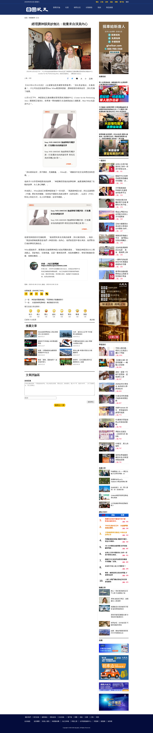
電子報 (122, 2)
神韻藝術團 (55, 721)
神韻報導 (32, 18)
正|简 (91, 79)
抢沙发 (92, 320)
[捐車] (114, 679)
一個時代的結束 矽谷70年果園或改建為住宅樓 (121, 262)
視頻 (99, 7)
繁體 (127, 2)
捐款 (111, 2)
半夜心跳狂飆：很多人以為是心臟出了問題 (121, 350)
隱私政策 (53, 717)
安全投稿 (61, 717)
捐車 (106, 2)
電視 (97, 2)
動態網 (103, 721)
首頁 (25, 18)
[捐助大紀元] (114, 690)
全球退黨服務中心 (85, 721)
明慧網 (96, 721)
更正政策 (36, 717)
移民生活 (77, 7)
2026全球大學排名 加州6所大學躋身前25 (121, 386)
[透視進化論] (114, 341)
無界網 (110, 721)
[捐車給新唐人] (114, 73)
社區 (67, 7)
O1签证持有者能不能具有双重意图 (121, 398)
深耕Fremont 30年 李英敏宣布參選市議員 (121, 410)
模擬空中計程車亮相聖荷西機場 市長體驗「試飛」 (121, 178)
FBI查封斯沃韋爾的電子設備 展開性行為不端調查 (121, 202)
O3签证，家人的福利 (121, 445)
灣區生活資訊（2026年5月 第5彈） (121, 434)
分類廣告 (89, 7)
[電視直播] (114, 710)
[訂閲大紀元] (114, 652)
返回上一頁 (59, 405)
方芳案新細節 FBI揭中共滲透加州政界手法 (121, 190)
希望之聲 (74, 721)
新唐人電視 (45, 721)
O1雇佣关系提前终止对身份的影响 (121, 422)
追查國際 (37, 721)
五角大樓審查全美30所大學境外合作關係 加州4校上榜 (121, 226)
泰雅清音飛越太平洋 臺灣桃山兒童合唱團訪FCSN (121, 238)
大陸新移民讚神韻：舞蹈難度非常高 (45, 302)
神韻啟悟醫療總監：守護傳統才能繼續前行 (47, 299)
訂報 (102, 2)
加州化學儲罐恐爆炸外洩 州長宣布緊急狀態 (121, 457)
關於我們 (28, 717)
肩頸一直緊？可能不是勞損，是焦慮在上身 (121, 374)
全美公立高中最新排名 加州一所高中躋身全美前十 (121, 166)
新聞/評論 (56, 7)
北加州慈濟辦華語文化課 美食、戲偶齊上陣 (121, 250)
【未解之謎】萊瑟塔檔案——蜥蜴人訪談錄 (121, 362)
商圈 (116, 2)
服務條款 (45, 717)
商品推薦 (109, 7)
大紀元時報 (65, 721)
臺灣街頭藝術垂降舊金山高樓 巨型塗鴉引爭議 (121, 273)
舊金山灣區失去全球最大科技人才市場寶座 (121, 214)
